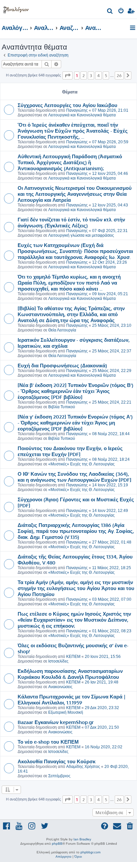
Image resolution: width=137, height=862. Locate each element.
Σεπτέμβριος (59, 776)
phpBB (57, 843)
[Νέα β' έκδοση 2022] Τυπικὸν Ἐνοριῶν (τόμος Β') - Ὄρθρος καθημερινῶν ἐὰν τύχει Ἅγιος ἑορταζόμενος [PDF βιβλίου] (75, 391)
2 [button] (83, 75)
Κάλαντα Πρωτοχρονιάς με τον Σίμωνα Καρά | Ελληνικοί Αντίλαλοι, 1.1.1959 (72, 699)
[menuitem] (110, 11)
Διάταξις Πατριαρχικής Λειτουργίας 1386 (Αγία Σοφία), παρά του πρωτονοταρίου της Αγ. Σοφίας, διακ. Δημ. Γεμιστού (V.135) (76, 531)
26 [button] (119, 75)
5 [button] (106, 75)
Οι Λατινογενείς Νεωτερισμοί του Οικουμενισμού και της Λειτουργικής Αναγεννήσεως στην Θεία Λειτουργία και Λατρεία (75, 194)
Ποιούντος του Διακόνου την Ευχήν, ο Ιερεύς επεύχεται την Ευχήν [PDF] (70, 451)
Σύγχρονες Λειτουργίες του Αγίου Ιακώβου (67, 105)
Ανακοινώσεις (60, 686)
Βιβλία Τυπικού (61, 407)
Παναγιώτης (77, 110)
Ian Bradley (82, 839)
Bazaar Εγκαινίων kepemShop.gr (56, 722)
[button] (67, 75)
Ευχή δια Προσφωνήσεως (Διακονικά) (62, 365)
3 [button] (91, 75)
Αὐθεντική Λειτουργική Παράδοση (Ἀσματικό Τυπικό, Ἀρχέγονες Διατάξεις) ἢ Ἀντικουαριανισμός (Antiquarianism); (70, 162)
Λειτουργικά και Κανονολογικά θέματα (82, 115)
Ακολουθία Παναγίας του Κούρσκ (56, 761)
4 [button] (98, 75)
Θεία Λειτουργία (62, 330)
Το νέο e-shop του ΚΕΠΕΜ (48, 742)
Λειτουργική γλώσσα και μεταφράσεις (81, 235)
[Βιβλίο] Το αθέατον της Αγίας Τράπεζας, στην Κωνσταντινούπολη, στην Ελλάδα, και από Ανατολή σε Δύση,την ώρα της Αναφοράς (71, 314)
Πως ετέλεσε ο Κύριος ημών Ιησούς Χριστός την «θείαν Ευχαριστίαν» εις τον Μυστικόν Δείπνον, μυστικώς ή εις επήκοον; (74, 620)
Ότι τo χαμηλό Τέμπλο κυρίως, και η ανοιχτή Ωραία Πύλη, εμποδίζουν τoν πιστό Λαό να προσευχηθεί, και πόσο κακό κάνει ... (69, 283)
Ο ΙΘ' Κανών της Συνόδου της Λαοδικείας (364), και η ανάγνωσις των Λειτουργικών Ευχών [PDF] (74, 477)
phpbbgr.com (90, 852)
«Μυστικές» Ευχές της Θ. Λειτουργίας (81, 464)
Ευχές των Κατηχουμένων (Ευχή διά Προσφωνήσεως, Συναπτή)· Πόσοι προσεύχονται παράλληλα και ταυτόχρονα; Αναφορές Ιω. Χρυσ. (75, 251)
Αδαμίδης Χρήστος (83, 766)
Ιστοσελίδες (58, 661)
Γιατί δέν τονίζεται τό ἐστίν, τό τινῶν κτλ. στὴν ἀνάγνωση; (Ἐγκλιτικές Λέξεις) (71, 222)
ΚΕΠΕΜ (73, 656)
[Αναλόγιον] (16, 8)
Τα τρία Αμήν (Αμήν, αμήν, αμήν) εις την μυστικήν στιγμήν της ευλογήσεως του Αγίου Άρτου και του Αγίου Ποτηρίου (76, 588)
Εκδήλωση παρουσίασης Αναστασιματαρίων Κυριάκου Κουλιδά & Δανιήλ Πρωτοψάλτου (70, 674)
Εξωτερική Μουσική (65, 712)
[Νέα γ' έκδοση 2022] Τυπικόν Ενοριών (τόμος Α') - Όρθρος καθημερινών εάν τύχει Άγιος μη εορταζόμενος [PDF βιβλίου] (75, 422)
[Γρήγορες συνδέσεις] (133, 28)
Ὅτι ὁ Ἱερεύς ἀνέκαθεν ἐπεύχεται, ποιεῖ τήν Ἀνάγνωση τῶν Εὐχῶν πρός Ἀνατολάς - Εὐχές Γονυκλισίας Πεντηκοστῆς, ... (73, 131)
